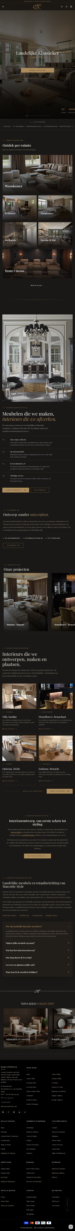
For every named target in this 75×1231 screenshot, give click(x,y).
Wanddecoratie (59, 1039)
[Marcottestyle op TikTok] (25, 1112)
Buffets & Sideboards (8, 1181)
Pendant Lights (31, 1197)
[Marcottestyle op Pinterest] (14, 1112)
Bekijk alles (37, 285)
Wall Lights (30, 1210)
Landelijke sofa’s (24, 915)
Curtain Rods (5, 1140)
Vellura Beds (30, 1173)
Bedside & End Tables (33, 1177)
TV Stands (55, 1083)
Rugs (2, 1128)
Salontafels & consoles (18, 1039)
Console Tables (57, 1078)
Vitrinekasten (25, 126)
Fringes (28, 1140)
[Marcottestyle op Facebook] (3, 1112)
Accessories (56, 1205)
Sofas (28, 1074)
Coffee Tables (56, 1074)
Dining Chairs (5, 1173)
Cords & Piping (31, 1136)
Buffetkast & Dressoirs (46, 126)
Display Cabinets (57, 1096)
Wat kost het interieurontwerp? (20, 950)
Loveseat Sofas (31, 1087)
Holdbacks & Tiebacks (8, 1153)
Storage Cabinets (57, 1100)
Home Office (5, 1201)
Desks (3, 1197)
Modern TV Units (57, 1087)
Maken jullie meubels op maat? (20, 943)
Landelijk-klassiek (28, 835)
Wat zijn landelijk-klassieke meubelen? (24, 926)
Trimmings (30, 1128)
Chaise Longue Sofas (33, 1091)
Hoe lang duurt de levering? (19, 957)
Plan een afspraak (37, 856)
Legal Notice (56, 1149)
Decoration (55, 1197)
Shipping (55, 1136)
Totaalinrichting (37, 915)
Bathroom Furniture (58, 1169)
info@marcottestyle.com (9, 1106)
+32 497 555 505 (5, 1102)
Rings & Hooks (6, 1145)
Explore (12, 1045)
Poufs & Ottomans (32, 1104)
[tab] (28, 116)
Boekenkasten (8, 126)
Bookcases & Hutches (59, 1091)
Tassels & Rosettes (32, 1145)
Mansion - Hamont (15, 624)
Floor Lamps (30, 1205)
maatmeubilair (16, 832)
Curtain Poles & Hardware (9, 1136)
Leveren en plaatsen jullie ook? (20, 964)
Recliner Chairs (31, 1100)
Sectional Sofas (31, 1083)
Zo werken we (13, 545)
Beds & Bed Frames (33, 1169)
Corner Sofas (30, 1078)
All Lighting (30, 1214)
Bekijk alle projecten (32, 791)
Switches (29, 1153)
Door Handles (30, 1149)
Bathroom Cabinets (58, 1173)
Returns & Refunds (58, 1132)
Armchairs (29, 1096)
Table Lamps (30, 1201)
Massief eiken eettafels (9, 915)
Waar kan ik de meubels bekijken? (22, 972)
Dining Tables (5, 1169)
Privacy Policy (56, 1140)
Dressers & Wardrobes (34, 1181)
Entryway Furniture (7, 1205)
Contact (54, 1128)
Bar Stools (4, 1177)
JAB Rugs (4, 1132)
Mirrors (54, 1177)
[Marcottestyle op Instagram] (8, 1112)
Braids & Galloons (32, 1132)
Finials (3, 1149)
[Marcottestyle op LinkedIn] (19, 1112)
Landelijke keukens (51, 915)
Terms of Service (57, 1145)
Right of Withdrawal (58, 1153)
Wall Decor (55, 1201)
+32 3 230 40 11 (8, 1098)
